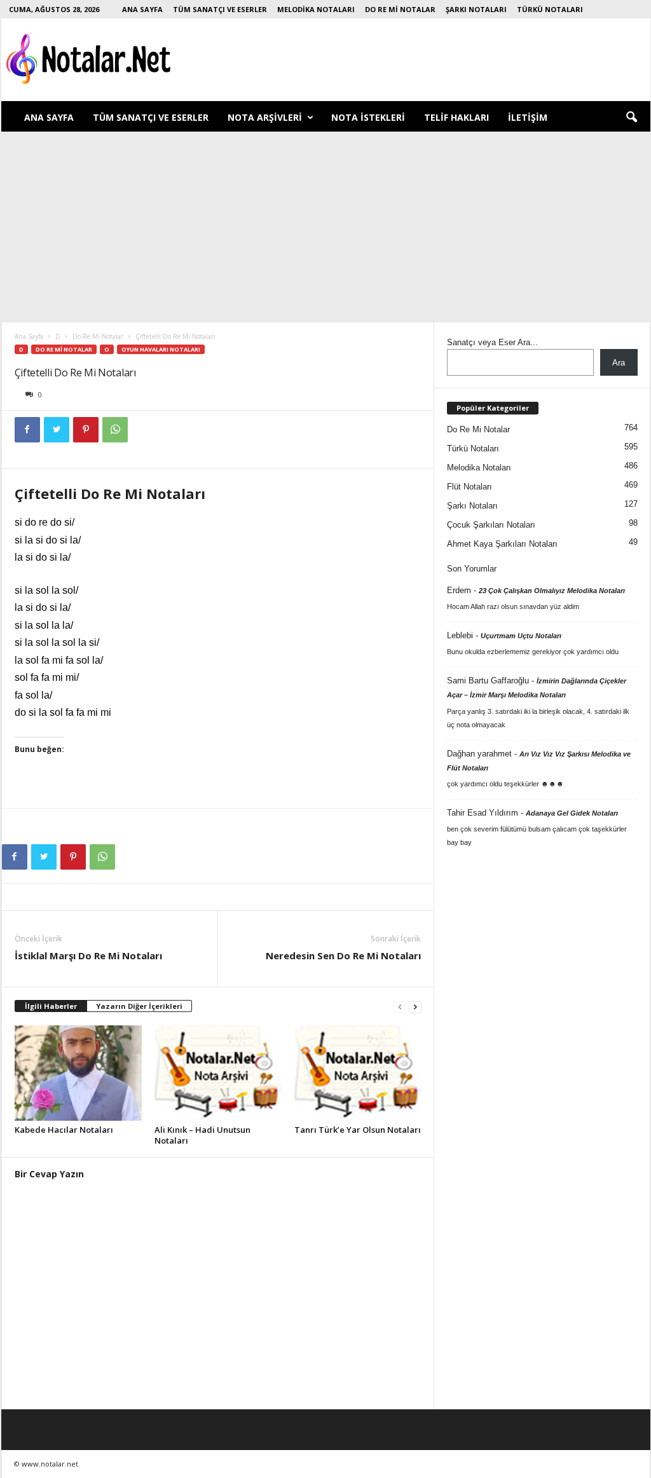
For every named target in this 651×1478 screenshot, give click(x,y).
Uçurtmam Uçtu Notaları (521, 636)
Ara (618, 362)
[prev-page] (400, 1006)
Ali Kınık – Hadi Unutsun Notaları (202, 1135)
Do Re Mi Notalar (400, 9)
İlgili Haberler (51, 1006)
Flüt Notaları (469, 486)
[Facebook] (27, 429)
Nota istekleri (368, 117)
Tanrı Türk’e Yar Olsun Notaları (357, 1129)
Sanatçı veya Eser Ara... (492, 342)
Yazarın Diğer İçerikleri (139, 1006)
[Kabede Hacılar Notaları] (78, 1073)
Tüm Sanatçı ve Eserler (220, 9)
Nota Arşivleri (265, 117)
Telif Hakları (456, 117)
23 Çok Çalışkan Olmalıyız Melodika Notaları (552, 590)
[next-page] (415, 1006)
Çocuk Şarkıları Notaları (491, 525)
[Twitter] (56, 429)
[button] (631, 118)
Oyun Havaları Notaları (160, 349)
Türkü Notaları (550, 9)
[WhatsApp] (115, 429)
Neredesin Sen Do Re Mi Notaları (343, 955)
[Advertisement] (325, 227)
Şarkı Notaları (476, 9)
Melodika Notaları (316, 9)
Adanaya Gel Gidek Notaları (572, 813)
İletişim (527, 117)
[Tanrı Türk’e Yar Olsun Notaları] (357, 1073)
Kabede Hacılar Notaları (64, 1129)
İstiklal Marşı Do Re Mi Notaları (88, 955)
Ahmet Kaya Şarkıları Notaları (502, 544)
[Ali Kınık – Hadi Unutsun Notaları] (218, 1073)
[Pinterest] (86, 429)
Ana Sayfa (142, 9)
